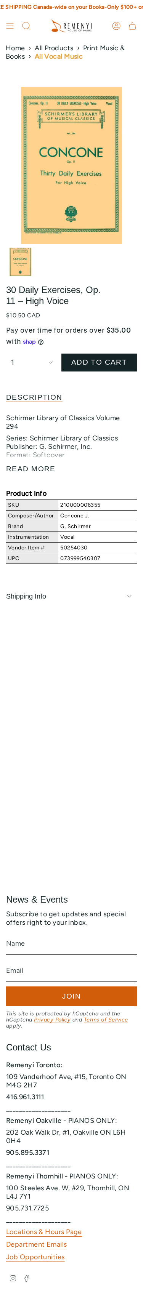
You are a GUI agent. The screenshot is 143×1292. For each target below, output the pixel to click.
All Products (54, 48)
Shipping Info (26, 596)
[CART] (132, 26)
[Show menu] (10, 26)
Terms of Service (106, 1019)
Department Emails (36, 1244)
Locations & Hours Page (44, 1232)
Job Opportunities (35, 1257)
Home (15, 48)
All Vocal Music (59, 56)
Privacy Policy (52, 1019)
